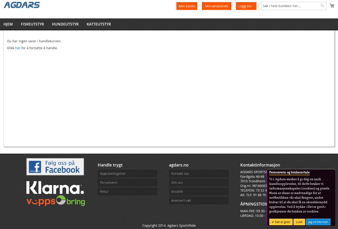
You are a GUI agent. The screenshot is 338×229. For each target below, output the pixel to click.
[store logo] (21, 4)
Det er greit (282, 222)
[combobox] (294, 6)
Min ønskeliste (217, 6)
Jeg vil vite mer (318, 222)
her (17, 48)
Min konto (187, 6)
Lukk (299, 222)
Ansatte (177, 191)
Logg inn (245, 6)
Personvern (108, 182)
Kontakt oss (180, 173)
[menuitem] (8, 24)
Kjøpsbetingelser (113, 173)
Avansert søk (181, 200)
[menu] (169, 24)
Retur (104, 191)
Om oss (177, 182)
